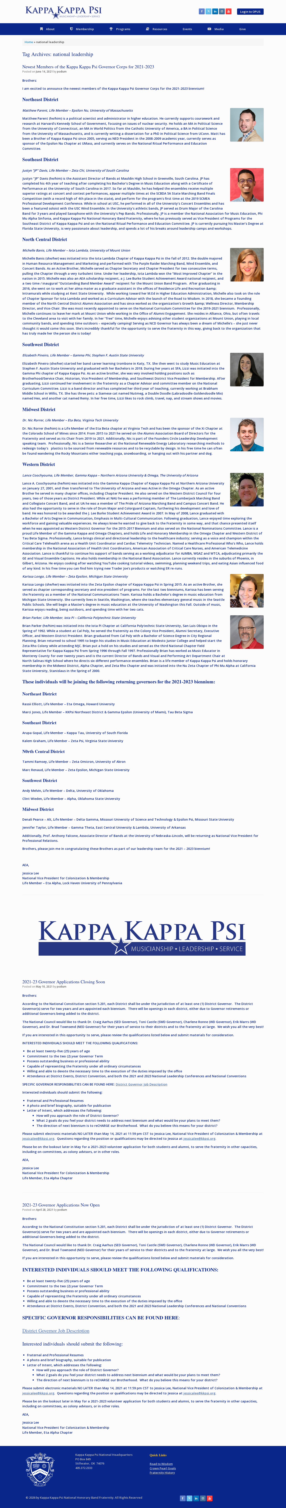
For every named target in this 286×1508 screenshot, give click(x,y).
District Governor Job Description (141, 1084)
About (50, 29)
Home (29, 42)
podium (62, 71)
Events (187, 29)
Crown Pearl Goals (163, 1468)
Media (219, 29)
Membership (85, 29)
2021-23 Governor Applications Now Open (61, 1205)
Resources (160, 29)
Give (242, 29)
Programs (123, 29)
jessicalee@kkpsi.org (199, 1138)
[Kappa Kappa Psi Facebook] (202, 11)
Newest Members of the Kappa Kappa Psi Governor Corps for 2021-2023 (88, 67)
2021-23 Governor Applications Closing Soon (63, 982)
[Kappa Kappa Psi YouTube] (228, 11)
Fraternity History (162, 1473)
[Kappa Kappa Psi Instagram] (222, 11)
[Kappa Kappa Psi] (64, 11)
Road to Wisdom (161, 1464)
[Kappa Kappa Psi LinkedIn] (215, 11)
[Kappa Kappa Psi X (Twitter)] (208, 11)
